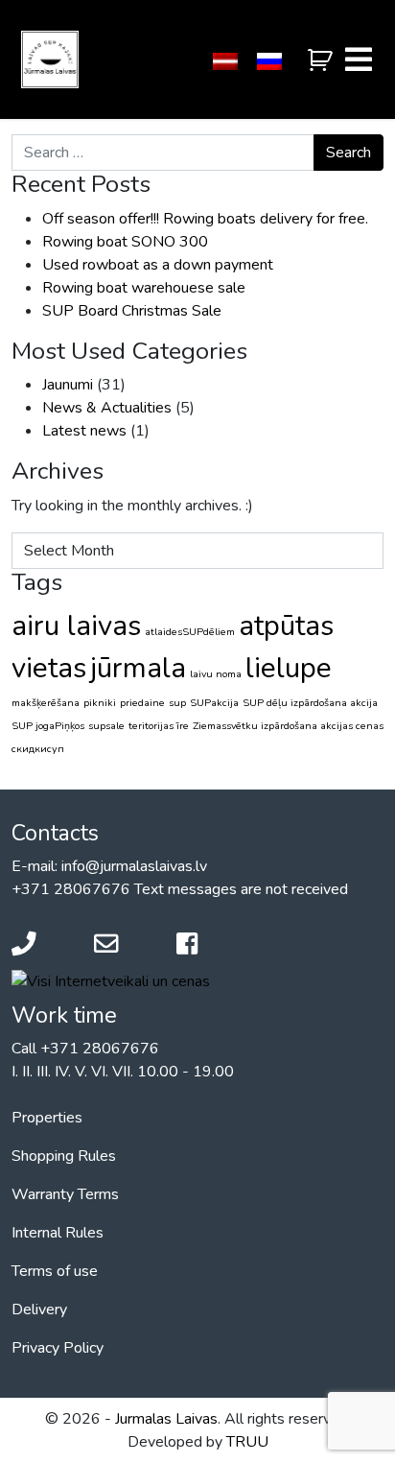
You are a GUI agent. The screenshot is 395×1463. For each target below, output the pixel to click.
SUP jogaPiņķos (48, 726)
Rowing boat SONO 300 (125, 241)
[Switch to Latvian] (225, 62)
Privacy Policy (58, 1347)
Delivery (39, 1309)
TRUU (247, 1441)
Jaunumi (67, 384)
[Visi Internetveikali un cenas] (111, 980)
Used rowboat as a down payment (157, 264)
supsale (106, 726)
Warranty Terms (65, 1194)
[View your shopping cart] (322, 61)
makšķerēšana (46, 703)
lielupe (288, 668)
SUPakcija (214, 703)
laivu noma (216, 674)
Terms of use (55, 1271)
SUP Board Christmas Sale (131, 310)
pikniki (99, 703)
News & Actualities (107, 407)
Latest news (84, 430)
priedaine (142, 703)
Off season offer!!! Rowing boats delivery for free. (205, 218)
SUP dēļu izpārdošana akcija (310, 703)
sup (177, 703)
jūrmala (138, 668)
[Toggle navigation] (358, 59)
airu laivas (76, 625)
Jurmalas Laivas (166, 1418)
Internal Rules (58, 1232)
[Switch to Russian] (269, 62)
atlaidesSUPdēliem (190, 632)
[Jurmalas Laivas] (50, 59)
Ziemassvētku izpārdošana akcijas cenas (288, 726)
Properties (47, 1117)
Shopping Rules (64, 1156)
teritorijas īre (158, 726)
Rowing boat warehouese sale (143, 287)
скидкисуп (38, 749)
